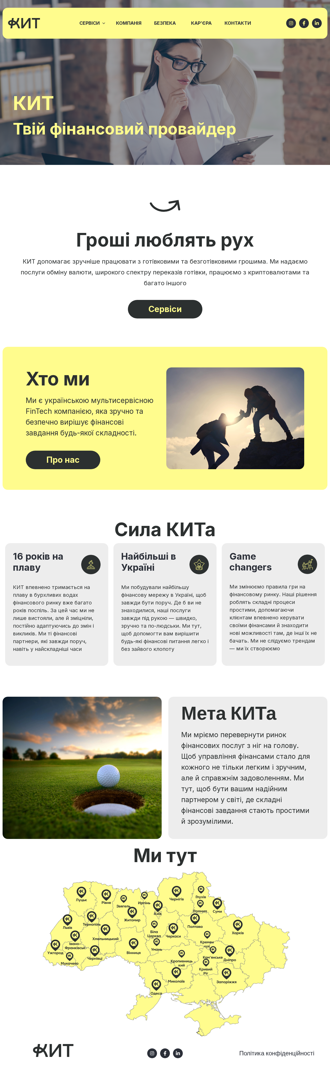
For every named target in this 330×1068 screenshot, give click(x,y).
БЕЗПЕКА (165, 23)
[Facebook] (304, 23)
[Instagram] (291, 23)
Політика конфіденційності (276, 1053)
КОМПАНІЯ (129, 23)
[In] (317, 23)
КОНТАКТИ (238, 23)
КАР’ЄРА (201, 23)
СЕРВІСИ (89, 23)
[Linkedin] (178, 1053)
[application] (102, 23)
